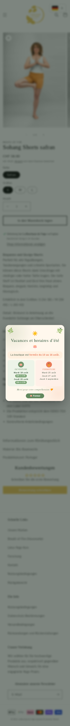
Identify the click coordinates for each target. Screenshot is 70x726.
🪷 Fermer (35, 396)
